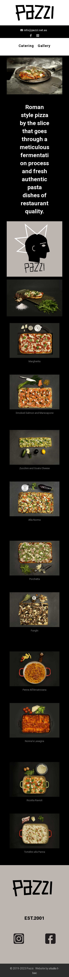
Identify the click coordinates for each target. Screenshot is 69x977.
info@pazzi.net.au (35, 30)
